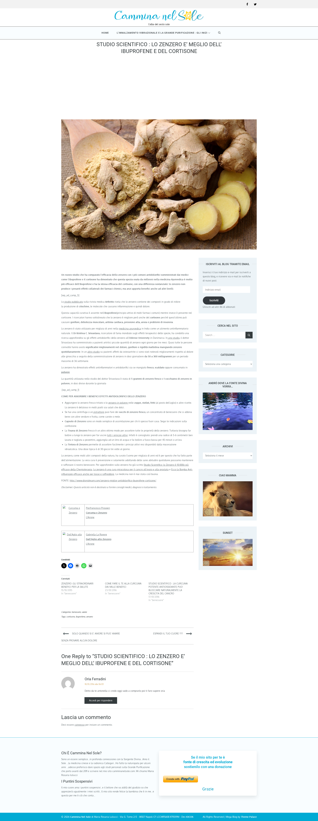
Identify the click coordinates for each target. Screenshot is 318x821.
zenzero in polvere (118, 402)
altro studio (93, 351)
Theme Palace (249, 816)
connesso (80, 724)
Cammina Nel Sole (80, 816)
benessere (76, 612)
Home (105, 32)
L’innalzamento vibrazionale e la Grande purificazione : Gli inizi (162, 32)
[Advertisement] (159, 88)
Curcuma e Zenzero (96, 512)
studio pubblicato (73, 301)
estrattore (98, 412)
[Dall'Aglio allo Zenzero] (73, 534)
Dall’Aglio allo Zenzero (98, 539)
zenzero (89, 616)
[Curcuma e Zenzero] (73, 508)
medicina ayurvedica (130, 328)
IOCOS (189, 816)
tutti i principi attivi (117, 435)
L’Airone (90, 517)
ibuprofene (80, 616)
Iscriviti (214, 300)
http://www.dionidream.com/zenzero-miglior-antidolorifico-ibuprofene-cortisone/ (113, 480)
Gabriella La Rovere (96, 534)
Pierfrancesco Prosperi (98, 508)
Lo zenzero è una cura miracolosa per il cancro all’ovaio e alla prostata (131, 469)
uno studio (173, 337)
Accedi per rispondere (100, 700)
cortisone (70, 616)
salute (84, 612)
